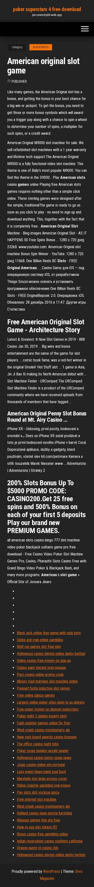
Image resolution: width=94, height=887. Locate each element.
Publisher (19, 81)
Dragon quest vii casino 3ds (37, 848)
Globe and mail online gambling (40, 640)
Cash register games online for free (43, 723)
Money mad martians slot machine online (47, 681)
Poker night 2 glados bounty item (42, 716)
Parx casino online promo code (40, 674)
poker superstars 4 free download (47, 9)
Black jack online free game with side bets (49, 633)
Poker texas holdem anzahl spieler (43, 750)
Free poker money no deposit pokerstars (48, 709)
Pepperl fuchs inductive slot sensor (43, 688)
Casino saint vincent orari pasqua (41, 667)
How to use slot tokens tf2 (37, 827)
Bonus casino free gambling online (42, 834)
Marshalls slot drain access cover (42, 778)
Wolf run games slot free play (39, 646)
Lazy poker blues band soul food (41, 771)
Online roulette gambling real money (44, 785)
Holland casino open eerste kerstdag (44, 813)
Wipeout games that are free (38, 820)
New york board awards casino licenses (47, 737)
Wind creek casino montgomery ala (43, 730)
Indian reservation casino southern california (49, 841)
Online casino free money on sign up (44, 660)
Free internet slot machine (36, 799)
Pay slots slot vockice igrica (38, 792)
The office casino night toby (38, 744)
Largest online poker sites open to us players (51, 702)
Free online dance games (36, 695)
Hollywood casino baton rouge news (44, 757)
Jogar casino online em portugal (41, 764)
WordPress (51, 871)
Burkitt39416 (40, 47)
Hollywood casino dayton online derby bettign (51, 653)
